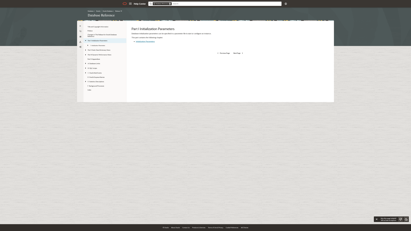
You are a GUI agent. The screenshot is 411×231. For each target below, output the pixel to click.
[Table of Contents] (80, 26)
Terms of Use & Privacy (215, 227)
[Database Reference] (80, 37)
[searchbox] (226, 4)
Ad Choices (244, 227)
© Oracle (166, 227)
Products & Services (198, 227)
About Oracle (175, 227)
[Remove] (170, 4)
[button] (130, 3)
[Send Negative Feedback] (400, 219)
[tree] (104, 58)
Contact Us (186, 227)
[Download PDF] (80, 42)
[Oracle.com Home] (124, 3)
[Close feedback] (376, 219)
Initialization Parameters (145, 41)
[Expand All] (80, 31)
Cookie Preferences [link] (232, 227)
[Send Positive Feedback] (406, 219)
